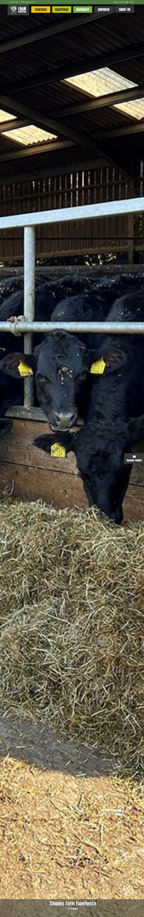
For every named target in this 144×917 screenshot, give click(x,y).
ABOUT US (124, 9)
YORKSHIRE (41, 9)
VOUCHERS (104, 9)
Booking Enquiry (134, 460)
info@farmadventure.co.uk (27, 2)
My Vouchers (120, 2)
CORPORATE (82, 9)
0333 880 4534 (14, 2)
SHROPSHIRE (62, 9)
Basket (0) (131, 2)
